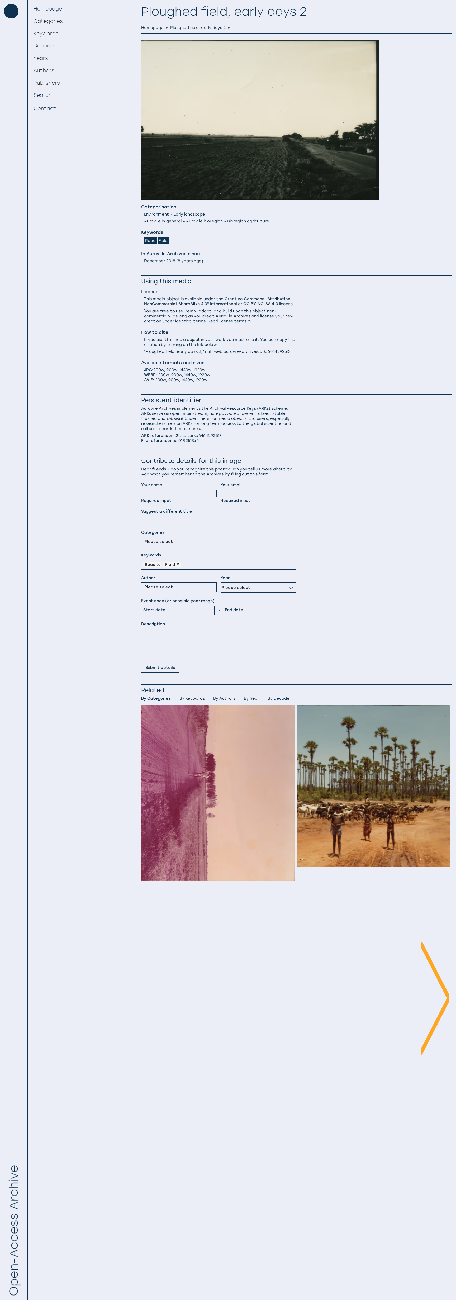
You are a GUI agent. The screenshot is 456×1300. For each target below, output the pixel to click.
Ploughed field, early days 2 (198, 27)
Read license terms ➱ (229, 321)
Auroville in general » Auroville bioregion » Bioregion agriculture (206, 221)
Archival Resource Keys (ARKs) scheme (248, 408)
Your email (231, 485)
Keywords (151, 555)
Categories (153, 532)
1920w (199, 370)
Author (148, 577)
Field (163, 240)
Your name (151, 485)
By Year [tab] (251, 698)
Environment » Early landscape (174, 214)
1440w (185, 370)
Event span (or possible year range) (178, 600)
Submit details (160, 667)
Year (225, 577)
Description (153, 624)
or (218, 301)
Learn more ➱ (189, 428)
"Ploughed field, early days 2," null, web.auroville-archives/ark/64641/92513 (217, 351)
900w (171, 370)
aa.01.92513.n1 (185, 440)
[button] (82, 21)
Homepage (152, 27)
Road (150, 240)
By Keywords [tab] (192, 698)
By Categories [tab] (156, 698)
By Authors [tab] (224, 698)
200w (158, 370)
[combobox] (145, 542)
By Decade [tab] (278, 698)
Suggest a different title (166, 511)
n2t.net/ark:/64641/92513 (197, 435)
